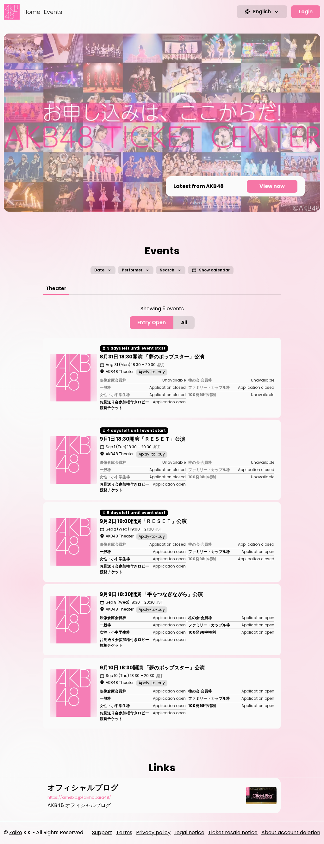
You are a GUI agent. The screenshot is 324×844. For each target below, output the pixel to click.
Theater (56, 288)
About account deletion (290, 832)
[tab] (56, 288)
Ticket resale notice (233, 832)
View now (272, 186)
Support (102, 832)
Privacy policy (153, 832)
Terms (124, 832)
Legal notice (189, 832)
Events (53, 12)
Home (31, 12)
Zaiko (15, 832)
